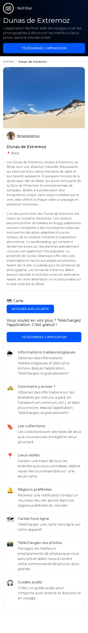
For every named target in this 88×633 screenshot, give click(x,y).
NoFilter (8, 61)
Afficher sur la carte (30, 309)
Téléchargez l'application (44, 48)
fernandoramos (28, 136)
